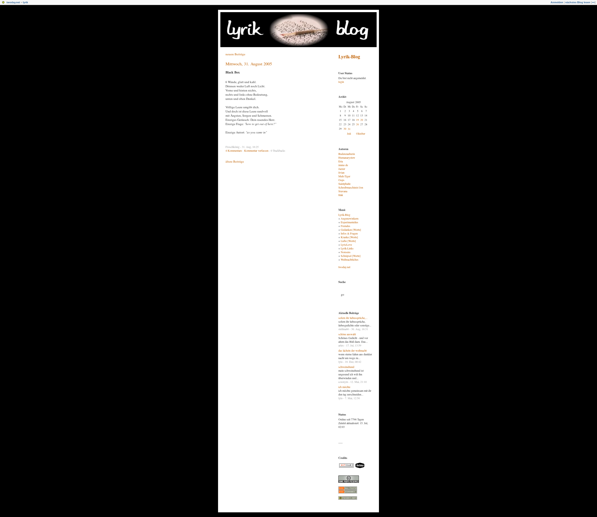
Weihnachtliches (349, 259)
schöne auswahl (347, 334)
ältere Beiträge (235, 161)
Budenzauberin (346, 154)
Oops (341, 180)
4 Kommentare (234, 150)
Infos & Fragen (349, 233)
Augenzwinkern (349, 218)
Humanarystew (346, 157)
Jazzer (341, 169)
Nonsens (346, 252)
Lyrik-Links (347, 248)
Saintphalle (344, 183)
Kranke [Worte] (349, 237)
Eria (340, 161)
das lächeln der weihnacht (352, 350)
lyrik (25, 2)
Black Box (233, 72)
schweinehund (346, 367)
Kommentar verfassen (256, 150)
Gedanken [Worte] (351, 229)
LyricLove (346, 244)
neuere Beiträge (235, 54)
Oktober (360, 133)
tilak (340, 195)
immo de (343, 165)
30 (345, 128)
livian (341, 172)
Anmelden (557, 2)
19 (357, 120)
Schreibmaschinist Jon (350, 187)
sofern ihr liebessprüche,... (353, 318)
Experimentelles (349, 222)
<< (593, 2)
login (341, 82)
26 (357, 124)
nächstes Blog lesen (577, 2)
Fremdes (345, 226)
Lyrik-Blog (349, 56)
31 (349, 129)
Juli (349, 133)
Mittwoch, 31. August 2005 (249, 63)
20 (361, 120)
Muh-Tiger (344, 176)
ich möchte (344, 387)
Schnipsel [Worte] (351, 256)
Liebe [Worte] (348, 241)
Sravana (342, 191)
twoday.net (13, 2)
